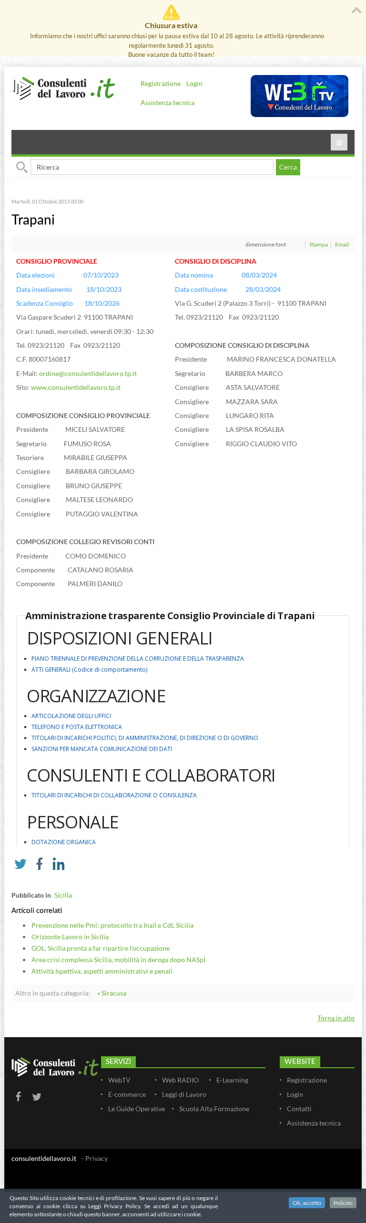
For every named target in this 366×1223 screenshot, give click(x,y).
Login (194, 83)
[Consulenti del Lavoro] (63, 87)
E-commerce (127, 1094)
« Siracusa (111, 993)
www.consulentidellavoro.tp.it (76, 387)
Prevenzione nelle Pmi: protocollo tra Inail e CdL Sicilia (112, 925)
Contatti (299, 1109)
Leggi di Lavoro (184, 1094)
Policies (343, 1202)
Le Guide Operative (136, 1109)
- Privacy (94, 1158)
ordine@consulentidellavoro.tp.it (88, 373)
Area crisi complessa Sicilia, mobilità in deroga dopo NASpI (118, 959)
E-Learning (232, 1080)
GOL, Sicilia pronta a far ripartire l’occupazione (100, 948)
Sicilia (63, 895)
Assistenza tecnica (167, 102)
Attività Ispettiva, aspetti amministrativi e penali (102, 971)
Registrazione (161, 83)
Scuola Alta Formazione (214, 1109)
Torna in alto (336, 1018)
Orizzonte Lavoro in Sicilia (70, 937)
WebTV (119, 1080)
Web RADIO (180, 1080)
